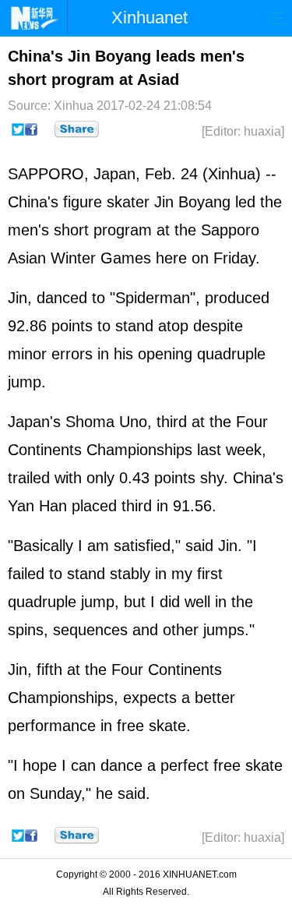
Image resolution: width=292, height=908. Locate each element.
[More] (77, 129)
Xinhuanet (149, 17)
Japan (114, 173)
